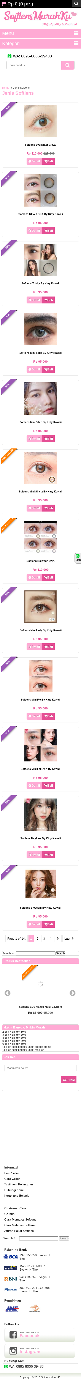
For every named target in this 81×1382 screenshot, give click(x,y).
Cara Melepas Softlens (19, 1225)
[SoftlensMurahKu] (40, 27)
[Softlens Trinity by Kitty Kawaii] (40, 275)
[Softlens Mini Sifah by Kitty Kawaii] (40, 413)
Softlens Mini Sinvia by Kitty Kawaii (40, 491)
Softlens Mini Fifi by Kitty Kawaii (40, 769)
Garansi (9, 1214)
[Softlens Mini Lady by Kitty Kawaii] (40, 621)
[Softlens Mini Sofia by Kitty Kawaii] (40, 344)
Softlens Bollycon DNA (41, 560)
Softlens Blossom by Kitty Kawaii (40, 907)
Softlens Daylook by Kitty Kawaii (40, 838)
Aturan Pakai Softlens (19, 1230)
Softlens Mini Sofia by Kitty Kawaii (40, 352)
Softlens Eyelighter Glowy (40, 144)
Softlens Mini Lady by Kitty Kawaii (41, 630)
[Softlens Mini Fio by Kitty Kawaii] (40, 691)
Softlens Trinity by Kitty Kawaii (40, 283)
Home (5, 87)
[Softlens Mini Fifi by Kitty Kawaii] (40, 760)
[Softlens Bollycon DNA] (40, 552)
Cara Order (12, 1178)
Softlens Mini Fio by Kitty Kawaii (40, 699)
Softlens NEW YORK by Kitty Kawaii (40, 214)
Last (67, 938)
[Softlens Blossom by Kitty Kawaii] (40, 899)
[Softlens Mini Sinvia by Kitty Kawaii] (40, 483)
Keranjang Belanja (16, 1195)
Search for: (8, 953)
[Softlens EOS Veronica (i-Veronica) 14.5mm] (54, 984)
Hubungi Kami (14, 1190)
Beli (50, 161)
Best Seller (11, 1173)
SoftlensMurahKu (51, 1377)
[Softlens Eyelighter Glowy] (40, 136)
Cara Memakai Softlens (20, 1219)
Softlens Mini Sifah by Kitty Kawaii (40, 422)
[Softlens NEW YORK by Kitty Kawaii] (40, 205)
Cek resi (69, 1080)
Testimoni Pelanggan (18, 1184)
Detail (36, 161)
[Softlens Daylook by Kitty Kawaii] (40, 829)
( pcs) (20, 4)
